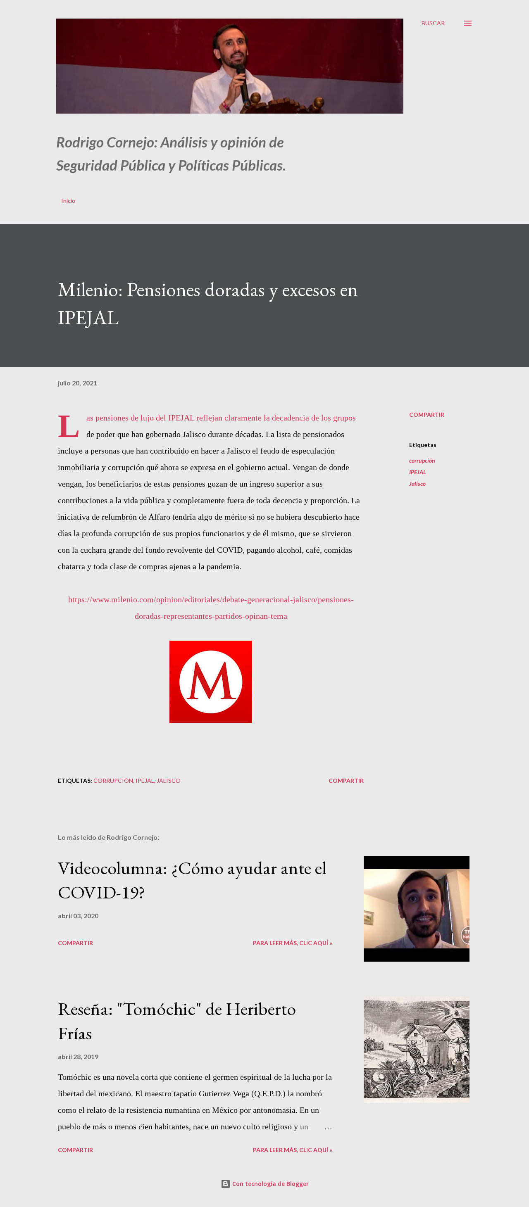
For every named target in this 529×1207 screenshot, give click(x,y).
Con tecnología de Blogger (270, 1184)
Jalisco (417, 483)
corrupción (422, 460)
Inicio (68, 200)
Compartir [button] (426, 414)
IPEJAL (417, 471)
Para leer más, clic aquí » (292, 942)
